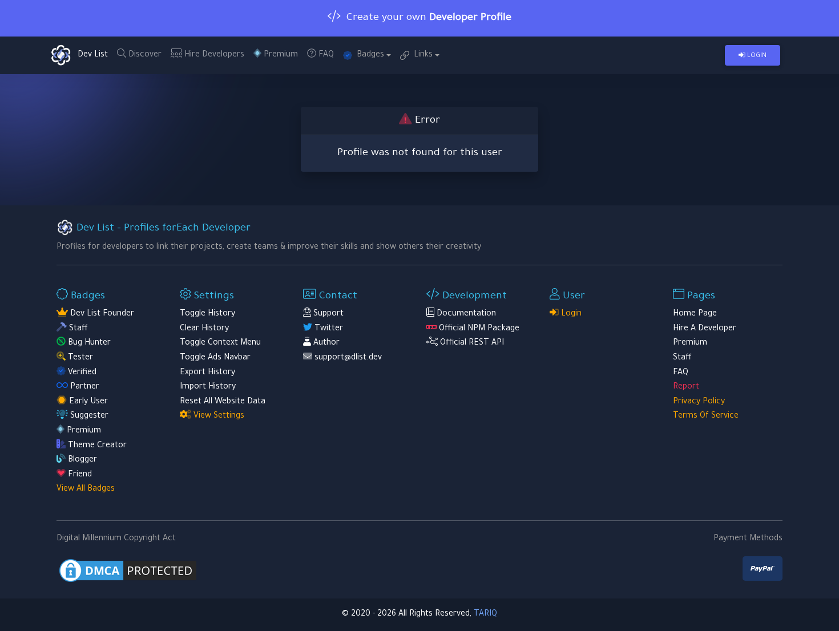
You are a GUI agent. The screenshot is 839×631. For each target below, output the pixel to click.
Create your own (426, 18)
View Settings (217, 416)
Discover (144, 55)
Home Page (695, 314)
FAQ (325, 55)
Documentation (465, 314)
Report (686, 387)
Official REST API (471, 343)
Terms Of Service (706, 416)
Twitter (327, 329)
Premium (279, 55)
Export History (207, 373)
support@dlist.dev (348, 358)
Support (327, 314)
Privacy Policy (699, 402)
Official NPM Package (478, 329)
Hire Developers (213, 55)
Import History (208, 387)
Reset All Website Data (222, 402)
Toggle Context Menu (220, 343)
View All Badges (86, 489)
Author (325, 343)
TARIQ (485, 614)
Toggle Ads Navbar (215, 358)
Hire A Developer (704, 329)
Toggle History (207, 314)
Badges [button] (368, 55)
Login (756, 55)
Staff (682, 358)
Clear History (204, 329)
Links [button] (421, 55)
